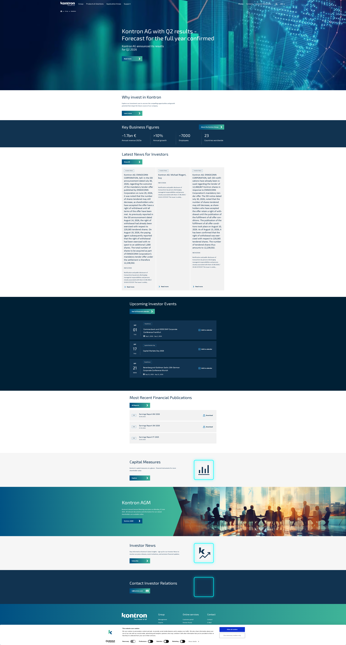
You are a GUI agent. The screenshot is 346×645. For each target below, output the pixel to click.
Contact (209, 619)
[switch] (150, 641)
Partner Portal (187, 623)
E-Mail (209, 623)
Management (162, 619)
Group (161, 614)
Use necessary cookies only (232, 635)
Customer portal (188, 619)
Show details (192, 641)
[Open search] (277, 4)
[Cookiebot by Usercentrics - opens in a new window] (110, 641)
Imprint (160, 623)
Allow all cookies (232, 629)
